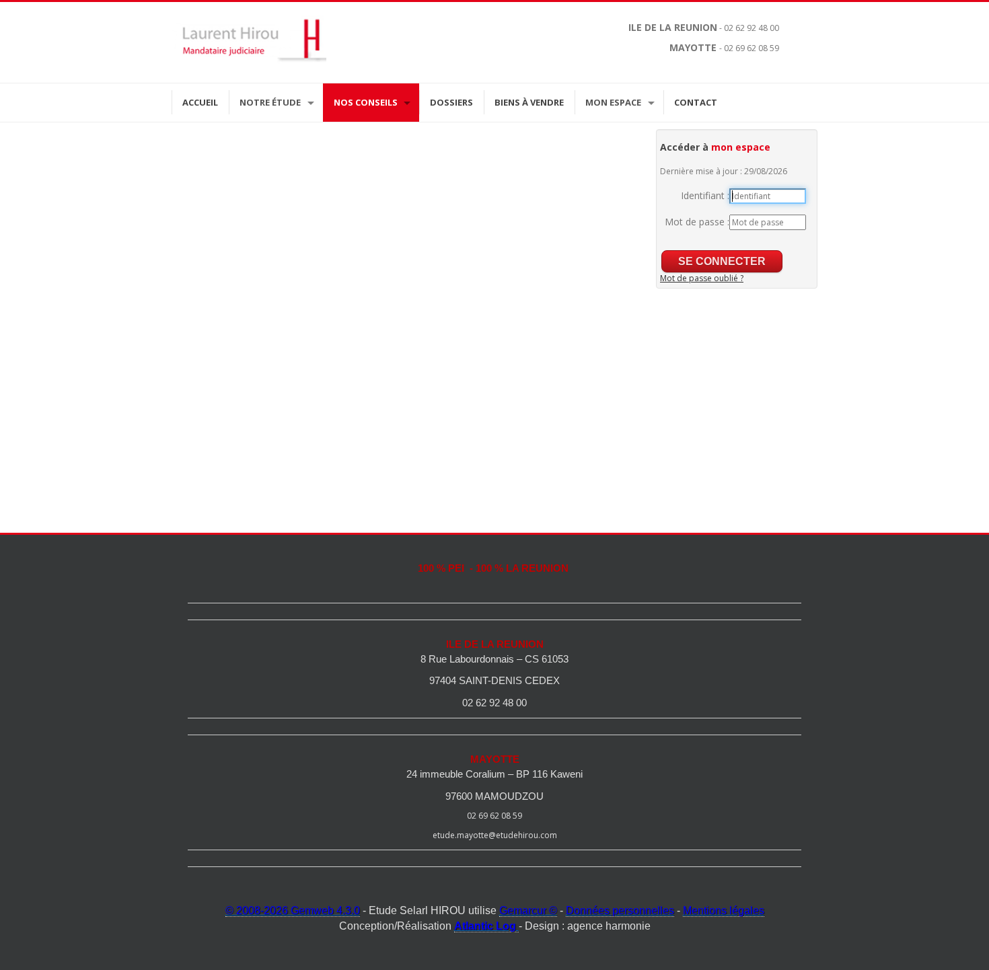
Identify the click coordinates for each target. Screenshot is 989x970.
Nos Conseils (366, 102)
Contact (695, 102)
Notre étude (270, 102)
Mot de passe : (697, 221)
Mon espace (613, 102)
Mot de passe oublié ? (701, 278)
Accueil (200, 102)
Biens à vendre (529, 102)
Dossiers (451, 102)
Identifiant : (705, 195)
